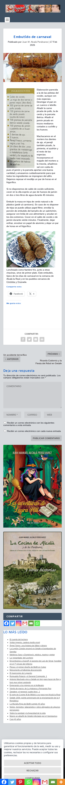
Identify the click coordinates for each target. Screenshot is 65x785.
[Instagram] (18, 623)
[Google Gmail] (25, 623)
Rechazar (32, 770)
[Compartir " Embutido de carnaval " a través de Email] (35, 339)
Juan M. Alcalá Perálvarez (35, 42)
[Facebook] (6, 623)
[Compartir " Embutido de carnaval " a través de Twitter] (29, 339)
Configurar (32, 778)
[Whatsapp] (37, 623)
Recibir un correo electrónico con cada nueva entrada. (34, 431)
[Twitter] (12, 623)
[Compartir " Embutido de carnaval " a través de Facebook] (23, 339)
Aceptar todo (32, 763)
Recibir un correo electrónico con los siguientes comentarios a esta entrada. (28, 423)
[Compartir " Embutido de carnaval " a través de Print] (42, 339)
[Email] (31, 623)
